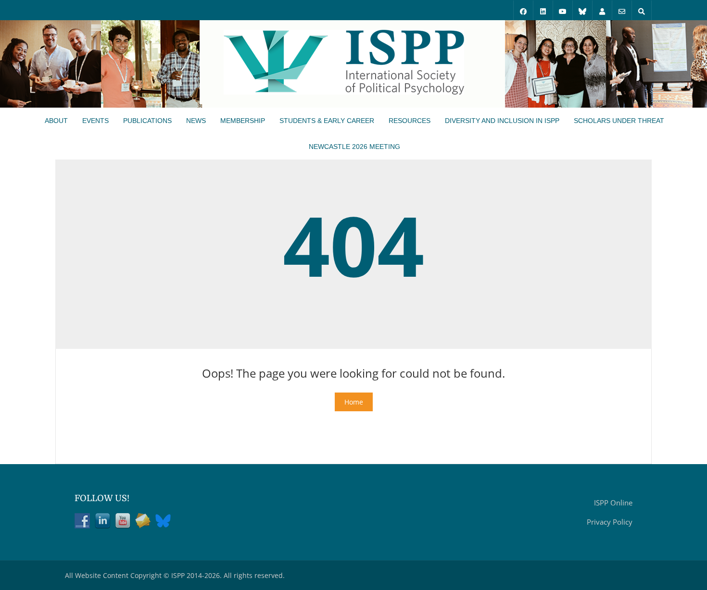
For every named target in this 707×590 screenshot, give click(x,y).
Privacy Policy (609, 522)
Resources (409, 120)
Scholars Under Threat (619, 120)
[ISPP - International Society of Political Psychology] (344, 63)
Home (353, 401)
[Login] (602, 10)
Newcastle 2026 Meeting (354, 146)
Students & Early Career (326, 120)
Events (95, 120)
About (56, 120)
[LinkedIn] (543, 10)
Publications (147, 120)
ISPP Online (613, 502)
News (196, 120)
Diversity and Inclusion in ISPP (502, 120)
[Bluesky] (582, 10)
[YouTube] (562, 10)
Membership (242, 120)
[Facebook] (523, 10)
